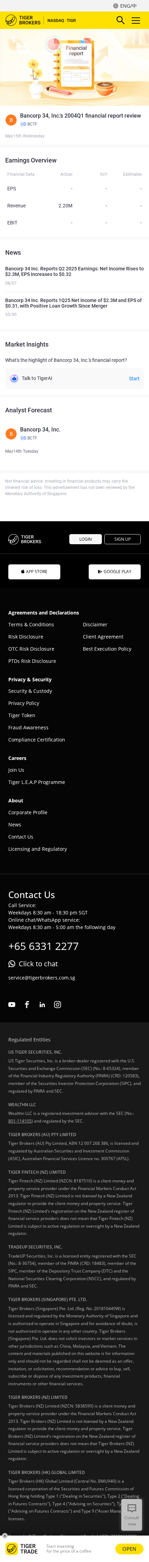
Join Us (16, 770)
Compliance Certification (36, 739)
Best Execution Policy (107, 648)
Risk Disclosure (25, 636)
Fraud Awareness (28, 727)
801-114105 (20, 1121)
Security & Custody (30, 691)
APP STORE (36, 571)
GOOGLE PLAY (117, 571)
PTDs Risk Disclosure (32, 661)
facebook (27, 1004)
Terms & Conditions (31, 624)
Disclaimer (95, 624)
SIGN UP (122, 539)
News (14, 824)
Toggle (136, 20)
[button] (74, 120)
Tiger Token (21, 715)
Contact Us (20, 836)
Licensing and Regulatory (37, 849)
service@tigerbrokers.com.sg (41, 977)
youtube (11, 1004)
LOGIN (85, 539)
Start (134, 378)
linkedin (42, 1004)
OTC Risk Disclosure (31, 648)
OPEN (129, 1548)
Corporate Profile (27, 812)
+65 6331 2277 (43, 946)
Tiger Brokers (45, 20)
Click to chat (38, 963)
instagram (57, 1004)
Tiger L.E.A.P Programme (36, 782)
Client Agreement (103, 636)
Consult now (131, 1521)
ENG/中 (128, 5)
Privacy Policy (23, 703)
